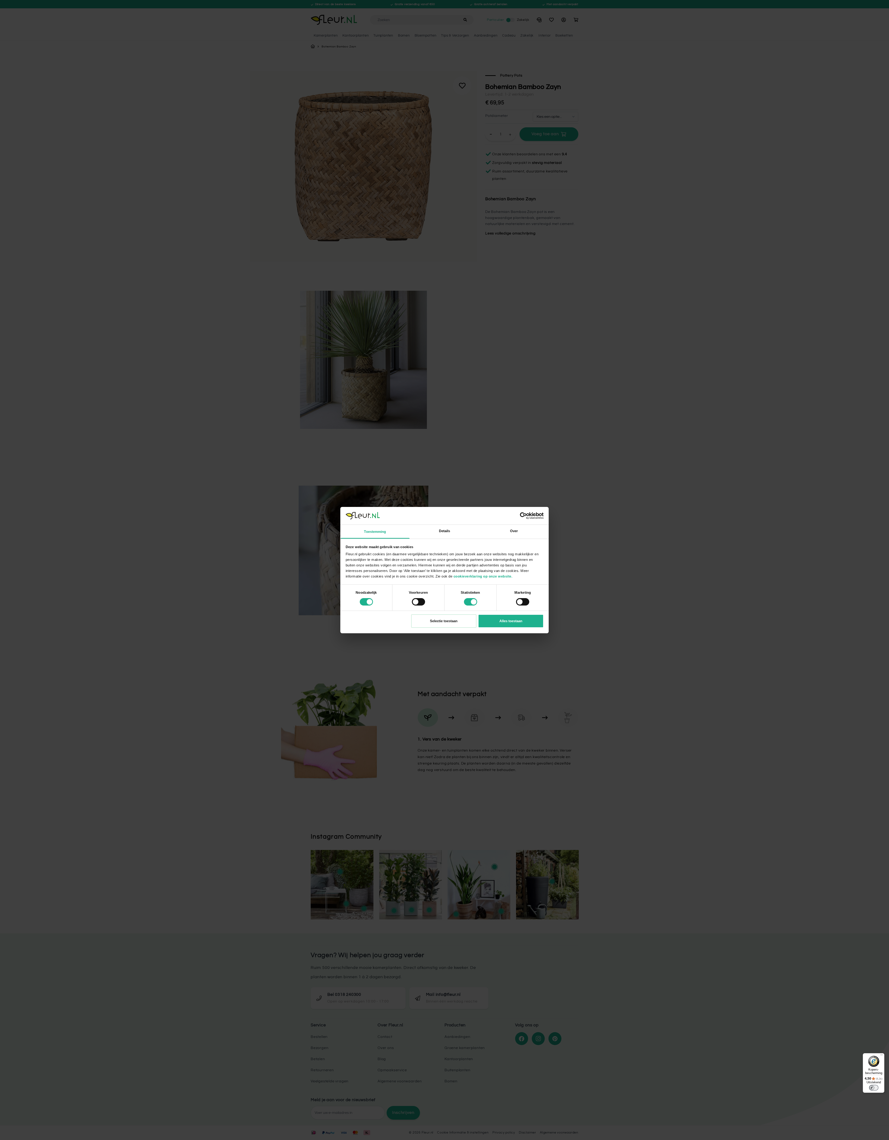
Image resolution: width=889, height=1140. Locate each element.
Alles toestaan (510, 621)
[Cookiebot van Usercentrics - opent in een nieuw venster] (523, 515)
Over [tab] (514, 531)
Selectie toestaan (443, 621)
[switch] (418, 602)
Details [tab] (444, 531)
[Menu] (881, 1056)
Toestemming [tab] (375, 532)
